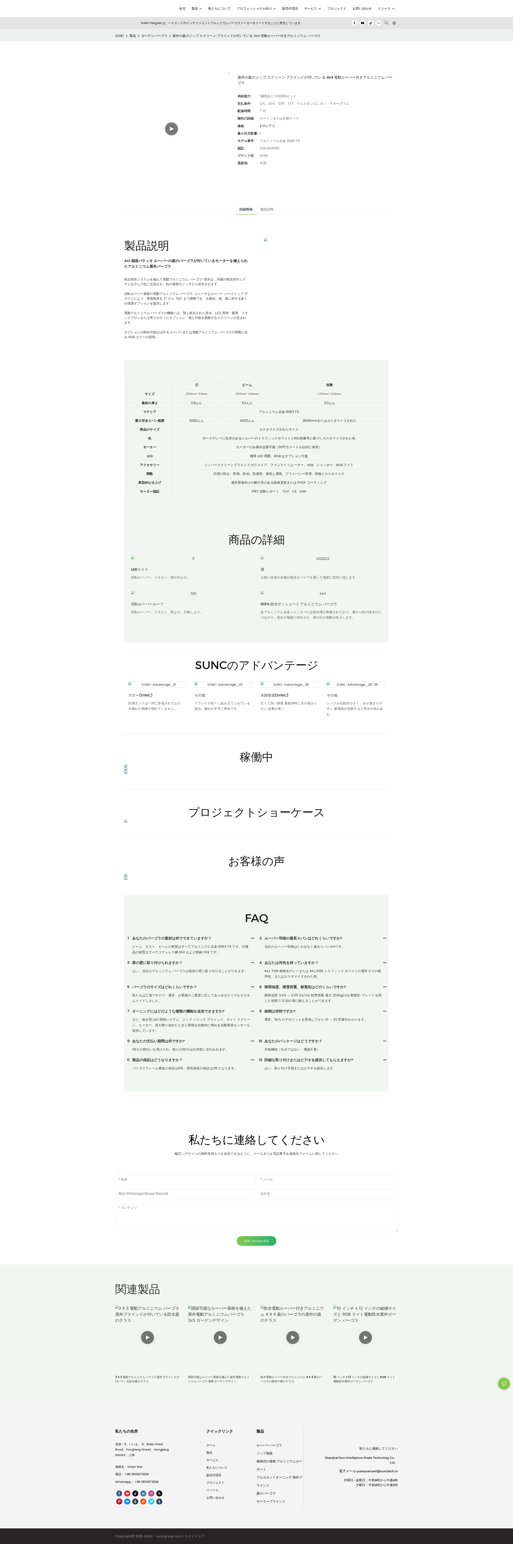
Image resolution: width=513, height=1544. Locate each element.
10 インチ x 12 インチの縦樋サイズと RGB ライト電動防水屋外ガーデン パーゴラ (364, 1379)
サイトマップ (194, 1536)
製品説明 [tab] (267, 209)
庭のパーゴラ (266, 1493)
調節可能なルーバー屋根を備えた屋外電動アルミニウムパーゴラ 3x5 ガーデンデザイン (219, 1379)
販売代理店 (213, 1475)
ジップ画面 (264, 1453)
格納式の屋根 (266, 1461)
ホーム (210, 1445)
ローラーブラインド (270, 1501)
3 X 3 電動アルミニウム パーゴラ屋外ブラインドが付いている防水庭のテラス (147, 1379)
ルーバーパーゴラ (269, 1445)
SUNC (119, 35)
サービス (212, 1460)
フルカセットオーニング (274, 1477)
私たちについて (216, 1467)
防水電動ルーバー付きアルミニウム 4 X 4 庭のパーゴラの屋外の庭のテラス (291, 1379)
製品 (132, 35)
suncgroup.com (169, 1536)
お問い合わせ (215, 1497)
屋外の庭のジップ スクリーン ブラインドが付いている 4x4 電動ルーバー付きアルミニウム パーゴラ (246, 35)
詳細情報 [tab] (245, 209)
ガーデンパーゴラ (154, 35)
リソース (212, 1490)
